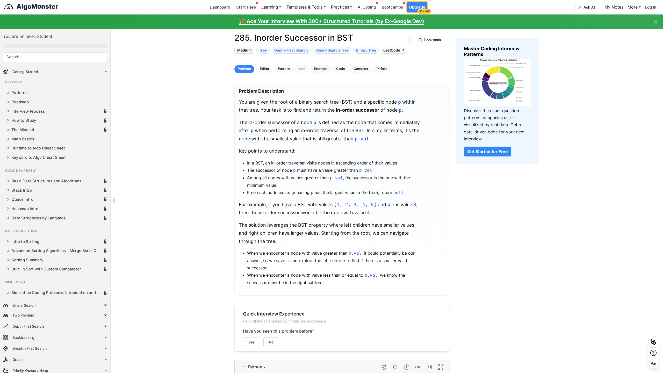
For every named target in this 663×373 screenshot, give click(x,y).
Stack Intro (21, 190)
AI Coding (367, 7)
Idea (301, 69)
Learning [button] (269, 7)
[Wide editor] (429, 367)
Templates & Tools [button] (304, 7)
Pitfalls (382, 69)
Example (321, 69)
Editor (264, 69)
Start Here (246, 7)
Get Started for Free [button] (487, 151)
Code (340, 69)
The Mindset (22, 129)
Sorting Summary (27, 260)
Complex (361, 69)
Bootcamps (392, 7)
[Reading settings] (653, 363)
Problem (244, 69)
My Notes (613, 7)
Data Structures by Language (38, 218)
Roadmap (20, 102)
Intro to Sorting (25, 241)
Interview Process (28, 111)
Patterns (19, 92)
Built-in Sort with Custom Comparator (46, 269)
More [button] (633, 7)
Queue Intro (22, 199)
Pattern (284, 69)
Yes (251, 342)
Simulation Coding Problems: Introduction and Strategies (57, 292)
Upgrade (418, 9)
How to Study (23, 120)
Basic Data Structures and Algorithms (46, 181)
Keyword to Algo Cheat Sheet (38, 157)
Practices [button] (340, 7)
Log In (650, 7)
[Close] (656, 22)
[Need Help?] (653, 353)
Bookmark (432, 40)
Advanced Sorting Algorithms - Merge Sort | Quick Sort (57, 250)
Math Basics (22, 139)
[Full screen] (440, 367)
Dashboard (220, 7)
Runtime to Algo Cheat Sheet (38, 148)
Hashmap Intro (24, 208)
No (271, 342)
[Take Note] (653, 342)
